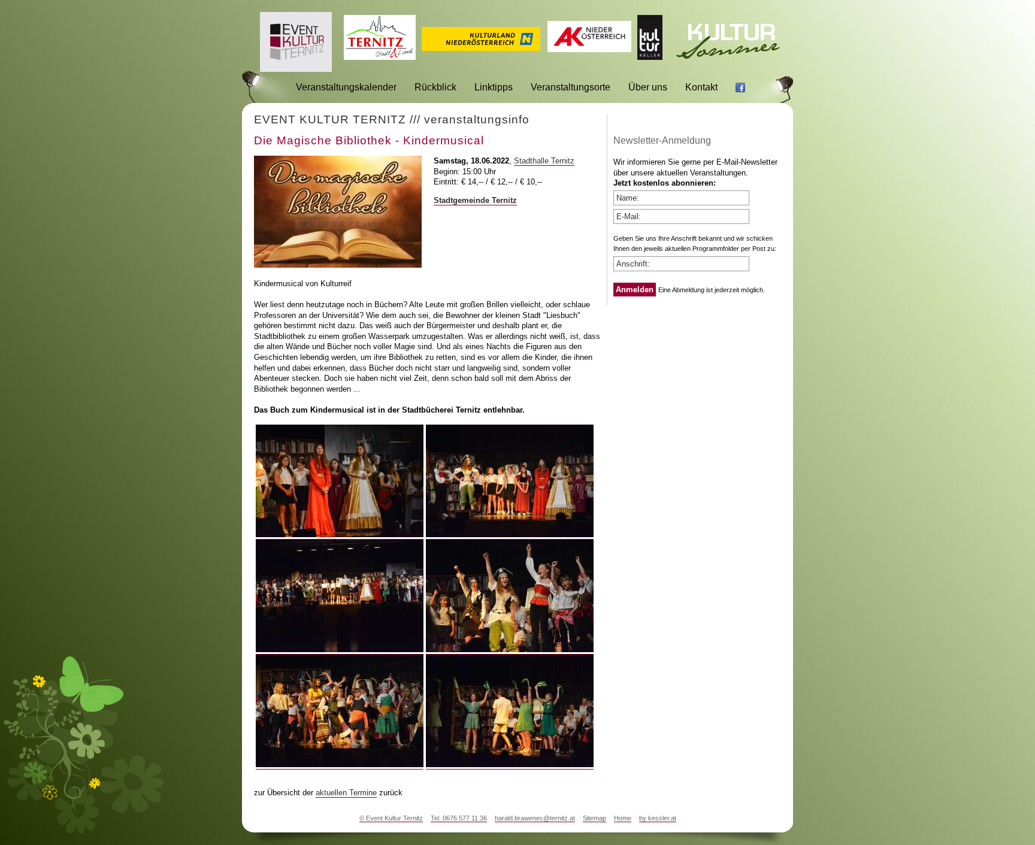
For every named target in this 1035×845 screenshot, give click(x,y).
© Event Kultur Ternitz (391, 818)
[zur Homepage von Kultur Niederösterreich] (481, 48)
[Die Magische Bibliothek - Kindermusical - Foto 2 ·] (510, 535)
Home (622, 818)
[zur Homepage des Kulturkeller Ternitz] (649, 57)
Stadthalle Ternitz (544, 160)
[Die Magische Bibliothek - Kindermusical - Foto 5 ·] (339, 765)
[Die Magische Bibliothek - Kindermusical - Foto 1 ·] (339, 535)
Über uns (647, 87)
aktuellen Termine (346, 792)
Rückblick (435, 87)
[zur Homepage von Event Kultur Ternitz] (296, 68)
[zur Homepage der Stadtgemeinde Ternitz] (380, 57)
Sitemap (594, 818)
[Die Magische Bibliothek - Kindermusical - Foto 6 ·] (510, 765)
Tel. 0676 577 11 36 (459, 818)
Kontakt (701, 87)
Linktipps (493, 87)
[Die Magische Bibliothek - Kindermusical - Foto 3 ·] (339, 650)
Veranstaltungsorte (570, 87)
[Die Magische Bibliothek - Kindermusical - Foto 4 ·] (510, 650)
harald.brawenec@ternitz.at (535, 818)
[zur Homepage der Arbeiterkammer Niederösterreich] (589, 49)
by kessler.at (657, 818)
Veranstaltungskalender (346, 87)
